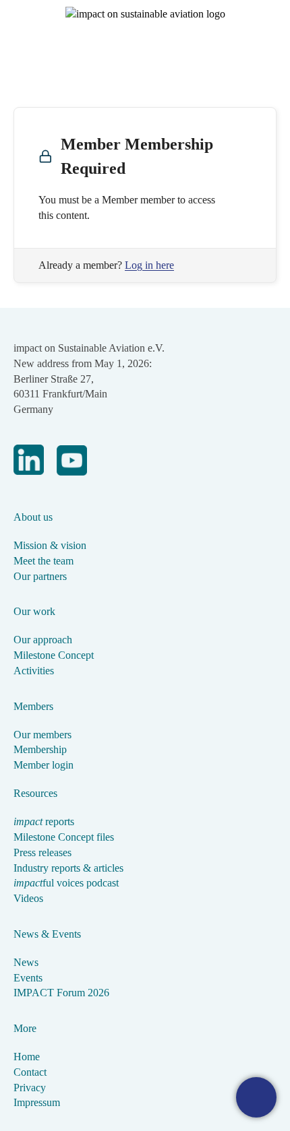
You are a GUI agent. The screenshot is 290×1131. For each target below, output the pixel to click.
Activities (33, 670)
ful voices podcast (66, 882)
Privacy (29, 1087)
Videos (28, 898)
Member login (43, 764)
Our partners (40, 576)
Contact (30, 1072)
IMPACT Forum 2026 (61, 992)
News (25, 962)
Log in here (149, 265)
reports (43, 821)
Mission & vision (49, 545)
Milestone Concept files (63, 837)
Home (26, 1056)
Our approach (42, 639)
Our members (42, 734)
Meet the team (43, 560)
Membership (40, 749)
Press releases (42, 852)
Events (27, 977)
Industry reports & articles (68, 868)
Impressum (36, 1102)
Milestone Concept (53, 655)
